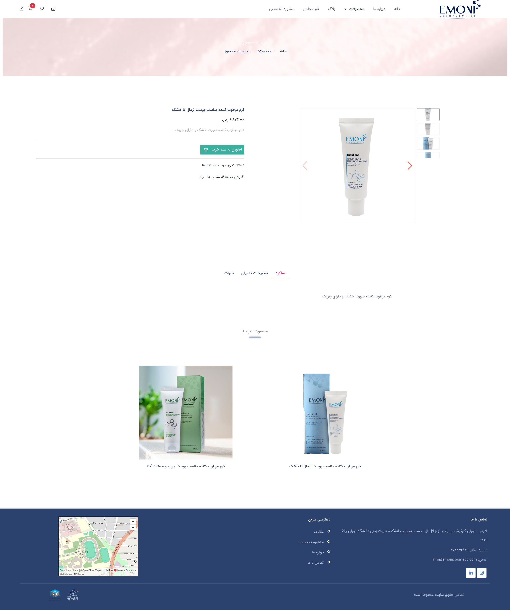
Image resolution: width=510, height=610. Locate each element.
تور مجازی (311, 9)
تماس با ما (316, 563)
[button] (410, 165)
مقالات (319, 532)
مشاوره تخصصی (281, 9)
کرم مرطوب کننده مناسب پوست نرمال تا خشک (208, 110)
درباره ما (379, 9)
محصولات (264, 51)
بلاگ (331, 9)
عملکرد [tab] (281, 273)
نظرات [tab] (229, 273)
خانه (397, 9)
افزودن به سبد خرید (226, 149)
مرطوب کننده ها (214, 165)
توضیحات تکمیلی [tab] (254, 273)
